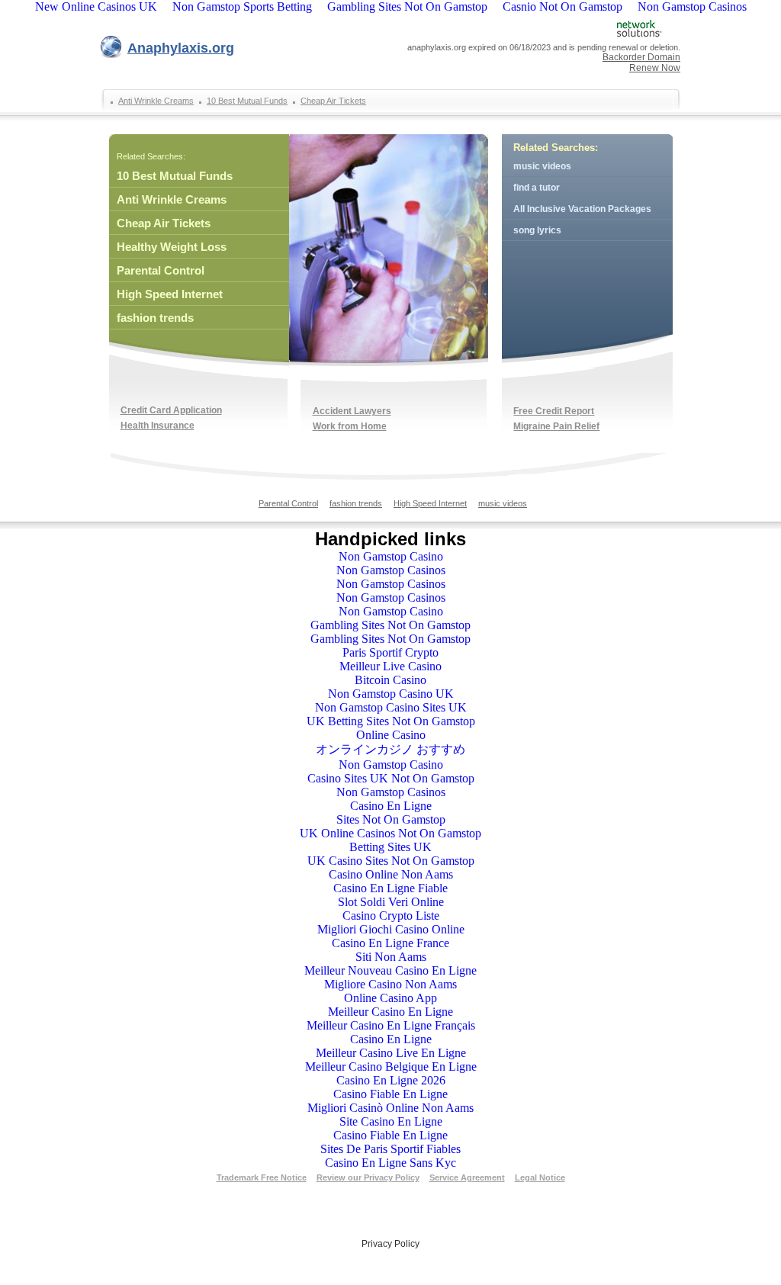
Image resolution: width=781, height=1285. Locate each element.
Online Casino (391, 734)
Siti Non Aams (390, 956)
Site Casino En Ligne (390, 1121)
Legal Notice (540, 1177)
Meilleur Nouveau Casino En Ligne (390, 970)
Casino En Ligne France (390, 942)
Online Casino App (390, 997)
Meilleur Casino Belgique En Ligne (391, 1066)
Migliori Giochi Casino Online (390, 929)
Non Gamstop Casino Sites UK (391, 707)
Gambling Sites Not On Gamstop (390, 624)
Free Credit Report (553, 411)
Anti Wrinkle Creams (156, 100)
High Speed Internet (170, 294)
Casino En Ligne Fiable (390, 888)
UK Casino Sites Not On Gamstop (390, 860)
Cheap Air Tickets (333, 100)
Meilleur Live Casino (390, 666)
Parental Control (160, 270)
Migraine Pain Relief (556, 426)
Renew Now (654, 68)
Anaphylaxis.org (180, 48)
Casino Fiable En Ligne (390, 1093)
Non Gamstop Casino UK (391, 693)
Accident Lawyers (352, 411)
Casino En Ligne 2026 (390, 1080)
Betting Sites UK (390, 846)
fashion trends (155, 317)
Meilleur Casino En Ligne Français (391, 1025)
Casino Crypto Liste (390, 915)
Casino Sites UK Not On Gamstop (390, 778)
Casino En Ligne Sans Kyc (390, 1162)
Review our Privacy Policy (368, 1177)
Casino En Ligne (391, 805)
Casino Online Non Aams (391, 874)
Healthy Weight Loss (172, 246)
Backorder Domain (641, 57)
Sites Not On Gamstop (390, 819)
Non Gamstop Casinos (390, 570)
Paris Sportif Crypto (390, 652)
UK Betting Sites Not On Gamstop (391, 721)
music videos (542, 166)
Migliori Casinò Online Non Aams (390, 1107)
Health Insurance (157, 425)
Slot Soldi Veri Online (391, 901)
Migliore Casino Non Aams (390, 984)
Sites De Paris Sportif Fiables (390, 1148)
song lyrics (537, 230)
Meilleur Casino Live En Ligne (391, 1052)
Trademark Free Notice (262, 1177)
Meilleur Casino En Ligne (390, 1011)
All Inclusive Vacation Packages (582, 209)
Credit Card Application (171, 410)
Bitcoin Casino (390, 679)
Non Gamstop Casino (391, 556)
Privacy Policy (390, 1243)
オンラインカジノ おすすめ (390, 749)
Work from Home (350, 426)
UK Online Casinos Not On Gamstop (390, 833)
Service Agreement (467, 1177)
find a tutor (536, 187)
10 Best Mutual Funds (247, 100)
